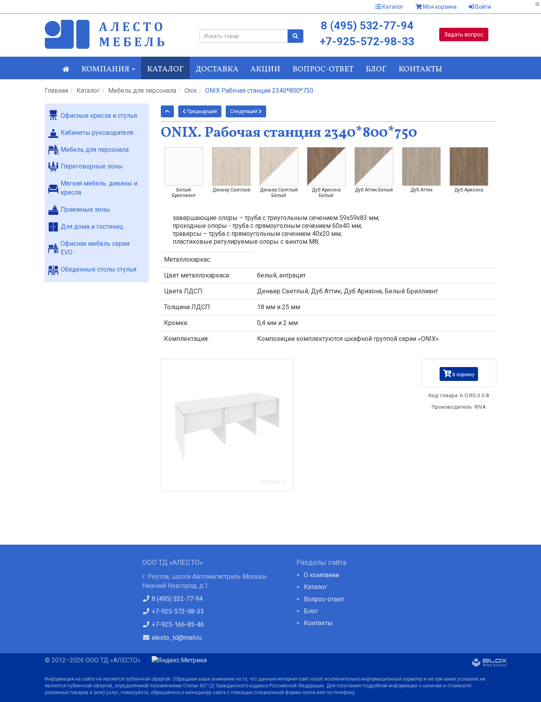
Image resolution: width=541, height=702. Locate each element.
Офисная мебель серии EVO (95, 248)
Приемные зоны (85, 209)
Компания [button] (106, 69)
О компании (321, 575)
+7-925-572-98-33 (367, 41)
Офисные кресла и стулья (99, 115)
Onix (191, 90)
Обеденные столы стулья (98, 269)
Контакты (420, 69)
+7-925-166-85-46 (177, 624)
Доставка (217, 69)
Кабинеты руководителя (97, 132)
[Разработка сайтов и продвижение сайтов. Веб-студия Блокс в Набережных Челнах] (489, 663)
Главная (56, 90)
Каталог (392, 7)
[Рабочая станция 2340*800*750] (227, 425)
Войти (482, 7)
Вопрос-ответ (323, 69)
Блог (376, 69)
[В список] (167, 111)
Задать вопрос (463, 34)
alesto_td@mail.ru (176, 637)
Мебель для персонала (142, 90)
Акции (265, 69)
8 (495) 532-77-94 (367, 25)
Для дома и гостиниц (92, 226)
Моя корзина (439, 7)
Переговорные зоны (92, 166)
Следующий (244, 111)
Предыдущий (201, 111)
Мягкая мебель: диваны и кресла (99, 188)
